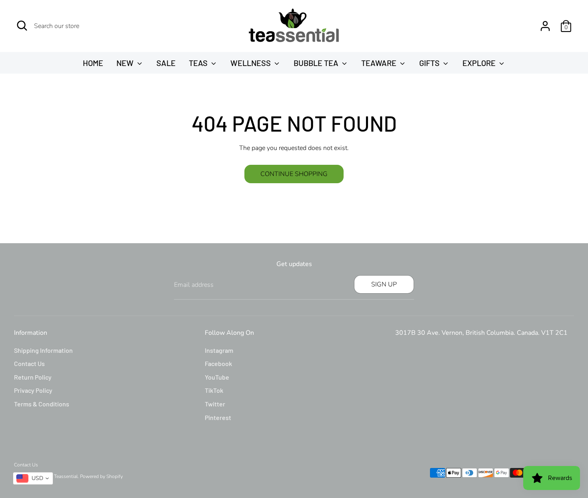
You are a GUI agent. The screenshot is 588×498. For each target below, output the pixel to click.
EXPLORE (479, 63)
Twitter (215, 404)
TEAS (199, 63)
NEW (125, 63)
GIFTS (430, 63)
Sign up (384, 284)
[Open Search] (22, 26)
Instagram (219, 350)
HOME (93, 63)
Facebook (218, 363)
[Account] (545, 26)
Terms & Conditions (41, 404)
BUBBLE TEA (317, 63)
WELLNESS (251, 63)
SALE (166, 63)
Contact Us (29, 363)
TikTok (214, 390)
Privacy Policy (33, 390)
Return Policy (33, 377)
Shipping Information (43, 350)
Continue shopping (294, 174)
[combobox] (33, 478)
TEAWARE (379, 63)
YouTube (217, 377)
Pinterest (218, 417)
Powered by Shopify (101, 476)
